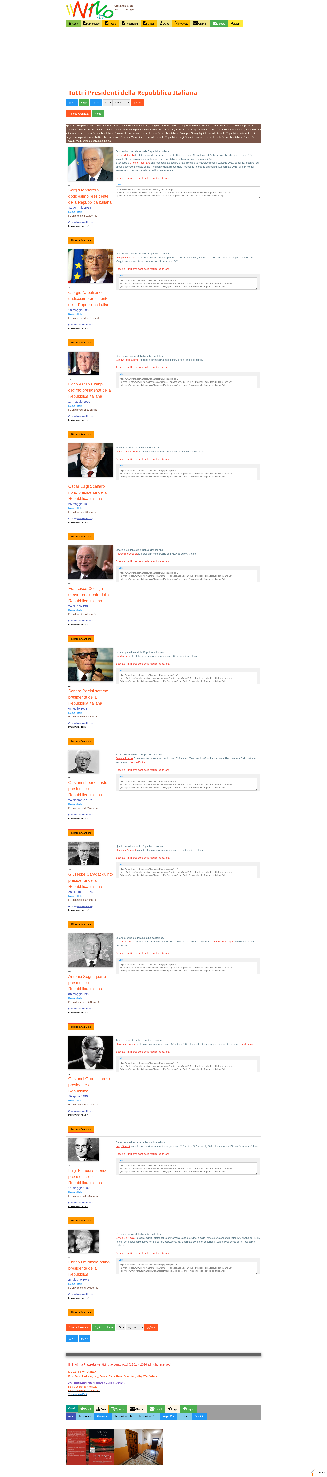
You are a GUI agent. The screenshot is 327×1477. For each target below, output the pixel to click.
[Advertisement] (163, 52)
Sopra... (322, 1472)
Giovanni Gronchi (125, 1044)
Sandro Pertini (123, 656)
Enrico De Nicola (125, 1237)
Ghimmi (202, 23)
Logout (190, 1409)
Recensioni (131, 23)
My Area (183, 23)
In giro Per (168, 1416)
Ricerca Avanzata (81, 240)
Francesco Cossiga (127, 553)
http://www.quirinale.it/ (78, 226)
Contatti (221, 23)
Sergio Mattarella (125, 155)
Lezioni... (184, 1416)
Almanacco (93, 23)
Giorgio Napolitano (140, 162)
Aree (166, 23)
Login (237, 23)
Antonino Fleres (84, 222)
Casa (75, 23)
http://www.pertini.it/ (77, 727)
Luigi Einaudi (246, 1044)
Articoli (150, 23)
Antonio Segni (123, 941)
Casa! (87, 1409)
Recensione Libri (123, 1416)
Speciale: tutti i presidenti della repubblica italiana (142, 178)
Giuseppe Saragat (126, 850)
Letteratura (85, 1416)
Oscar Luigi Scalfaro (127, 451)
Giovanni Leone (124, 758)
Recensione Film (147, 1416)
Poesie (112, 23)
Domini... (200, 1416)
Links (118, 185)
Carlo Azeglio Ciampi (127, 359)
